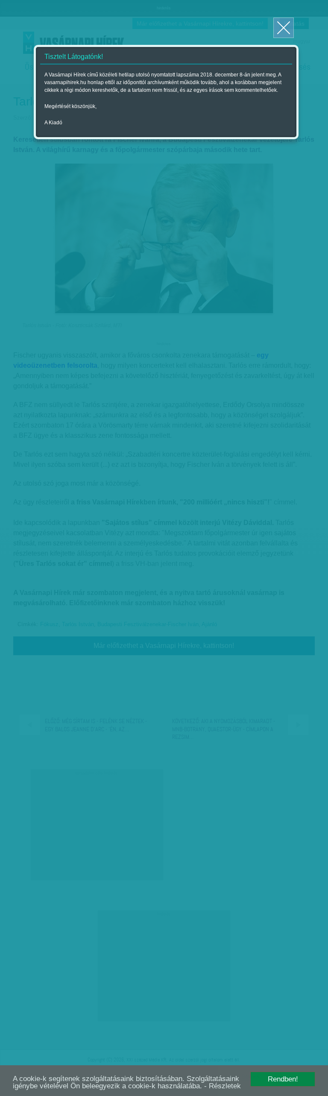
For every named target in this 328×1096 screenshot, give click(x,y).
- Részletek (222, 1086)
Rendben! (283, 1079)
